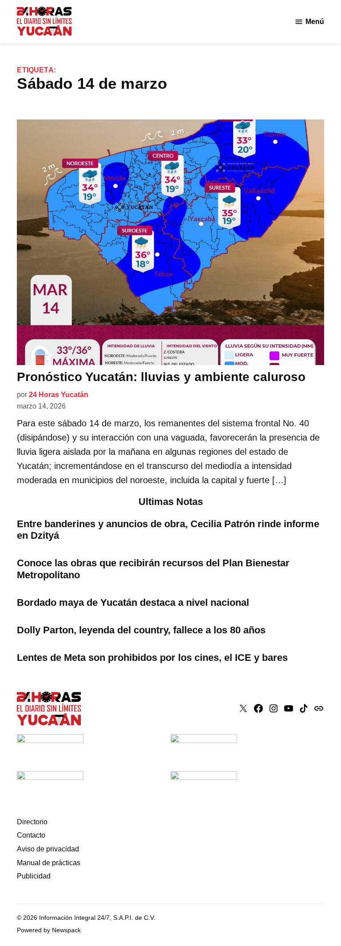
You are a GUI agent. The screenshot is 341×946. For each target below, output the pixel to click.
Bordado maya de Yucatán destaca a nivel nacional (133, 602)
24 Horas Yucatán (58, 394)
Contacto (31, 835)
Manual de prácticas (48, 863)
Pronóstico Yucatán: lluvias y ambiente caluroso (161, 377)
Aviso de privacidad (48, 849)
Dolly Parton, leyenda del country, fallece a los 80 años (141, 630)
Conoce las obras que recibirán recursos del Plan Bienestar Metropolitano (153, 568)
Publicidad (34, 876)
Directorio (32, 822)
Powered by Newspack (49, 930)
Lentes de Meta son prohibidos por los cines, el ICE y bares (152, 657)
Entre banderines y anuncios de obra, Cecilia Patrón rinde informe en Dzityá (168, 529)
